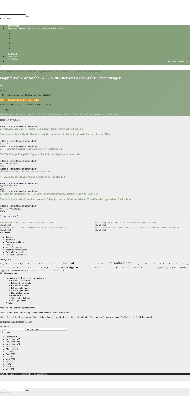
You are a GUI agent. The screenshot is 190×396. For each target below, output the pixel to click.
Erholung (59, 264)
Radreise (53, 268)
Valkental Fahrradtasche (16, 255)
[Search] (1, 69)
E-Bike (48, 264)
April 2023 (10, 354)
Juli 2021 (10, 364)
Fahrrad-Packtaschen (20, 36)
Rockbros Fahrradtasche (16, 250)
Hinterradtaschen (157, 264)
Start (1, 72)
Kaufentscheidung (182, 264)
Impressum (10, 240)
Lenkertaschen (4, 268)
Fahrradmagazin (178, 61)
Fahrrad (68, 263)
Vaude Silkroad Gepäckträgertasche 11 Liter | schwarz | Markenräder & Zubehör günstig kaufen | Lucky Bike (65, 199)
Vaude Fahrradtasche (15, 247)
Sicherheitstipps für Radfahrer (169, 268)
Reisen (113, 268)
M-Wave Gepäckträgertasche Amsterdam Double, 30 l (32, 176)
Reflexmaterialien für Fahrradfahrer (98, 268)
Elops (2, 107)
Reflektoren (83, 268)
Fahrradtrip (135, 264)
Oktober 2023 (12, 349)
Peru (42, 268)
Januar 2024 (11, 346)
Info (164, 264)
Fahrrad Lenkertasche (20, 43)
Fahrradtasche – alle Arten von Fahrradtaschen (36, 28)
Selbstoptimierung (153, 268)
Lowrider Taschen (19, 46)
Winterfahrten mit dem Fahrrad (52, 271)
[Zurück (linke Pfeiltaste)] (1, 395)
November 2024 (13, 344)
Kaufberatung (171, 264)
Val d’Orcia (30, 271)
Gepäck (142, 264)
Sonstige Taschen (18, 300)
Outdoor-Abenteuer (34, 268)
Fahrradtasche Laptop (20, 38)
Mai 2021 (10, 369)
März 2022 (10, 359)
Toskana (8, 271)
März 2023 (10, 356)
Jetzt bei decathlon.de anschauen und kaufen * (20, 100)
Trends (24, 270)
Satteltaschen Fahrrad (20, 33)
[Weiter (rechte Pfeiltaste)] (4, 395)
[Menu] (1, 66)
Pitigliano (47, 268)
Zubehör (9, 303)
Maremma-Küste (21, 268)
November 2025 (13, 339)
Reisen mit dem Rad (122, 268)
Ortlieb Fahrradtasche (15, 252)
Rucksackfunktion (135, 268)
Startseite (9, 237)
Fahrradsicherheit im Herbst (97, 264)
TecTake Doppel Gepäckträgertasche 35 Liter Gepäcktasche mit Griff (41, 154)
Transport (16, 270)
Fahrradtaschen (118, 263)
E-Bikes (53, 264)
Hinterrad (148, 264)
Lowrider (13, 268)
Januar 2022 (11, 361)
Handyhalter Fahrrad (20, 31)
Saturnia (144, 268)
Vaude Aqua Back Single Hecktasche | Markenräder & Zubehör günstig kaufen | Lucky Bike (55, 134)
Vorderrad (38, 271)
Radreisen (61, 267)
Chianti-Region (19, 264)
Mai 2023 (10, 351)
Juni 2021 (10, 366)
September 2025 (13, 341)
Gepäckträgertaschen (20, 41)
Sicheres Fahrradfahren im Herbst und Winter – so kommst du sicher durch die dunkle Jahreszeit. (137, 227)
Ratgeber (13, 59)
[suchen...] (27, 16)
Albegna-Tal (4, 264)
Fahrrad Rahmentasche (21, 48)
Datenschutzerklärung (15, 242)
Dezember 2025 (13, 337)
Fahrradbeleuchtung (81, 264)
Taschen (182, 267)
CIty (26, 264)
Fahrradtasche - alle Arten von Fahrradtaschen (21, 72)
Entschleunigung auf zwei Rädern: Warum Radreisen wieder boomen (125, 222)
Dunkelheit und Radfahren (36, 264)
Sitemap (9, 245)
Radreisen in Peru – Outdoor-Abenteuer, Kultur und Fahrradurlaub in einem (33, 227)
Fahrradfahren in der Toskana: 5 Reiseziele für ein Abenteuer (26, 222)
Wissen (65, 271)
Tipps (3, 270)
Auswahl (11, 264)
